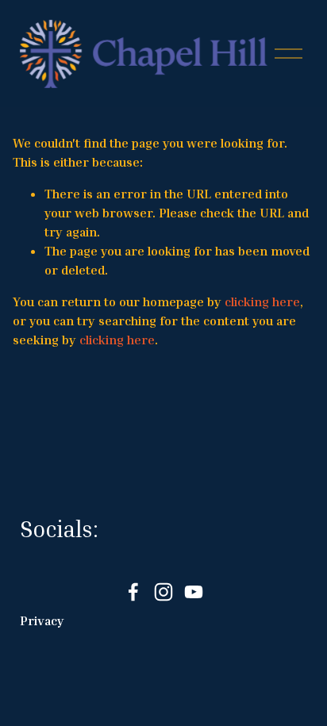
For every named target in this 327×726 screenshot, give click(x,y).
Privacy (42, 620)
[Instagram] (163, 591)
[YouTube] (193, 591)
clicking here (262, 301)
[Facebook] (133, 591)
